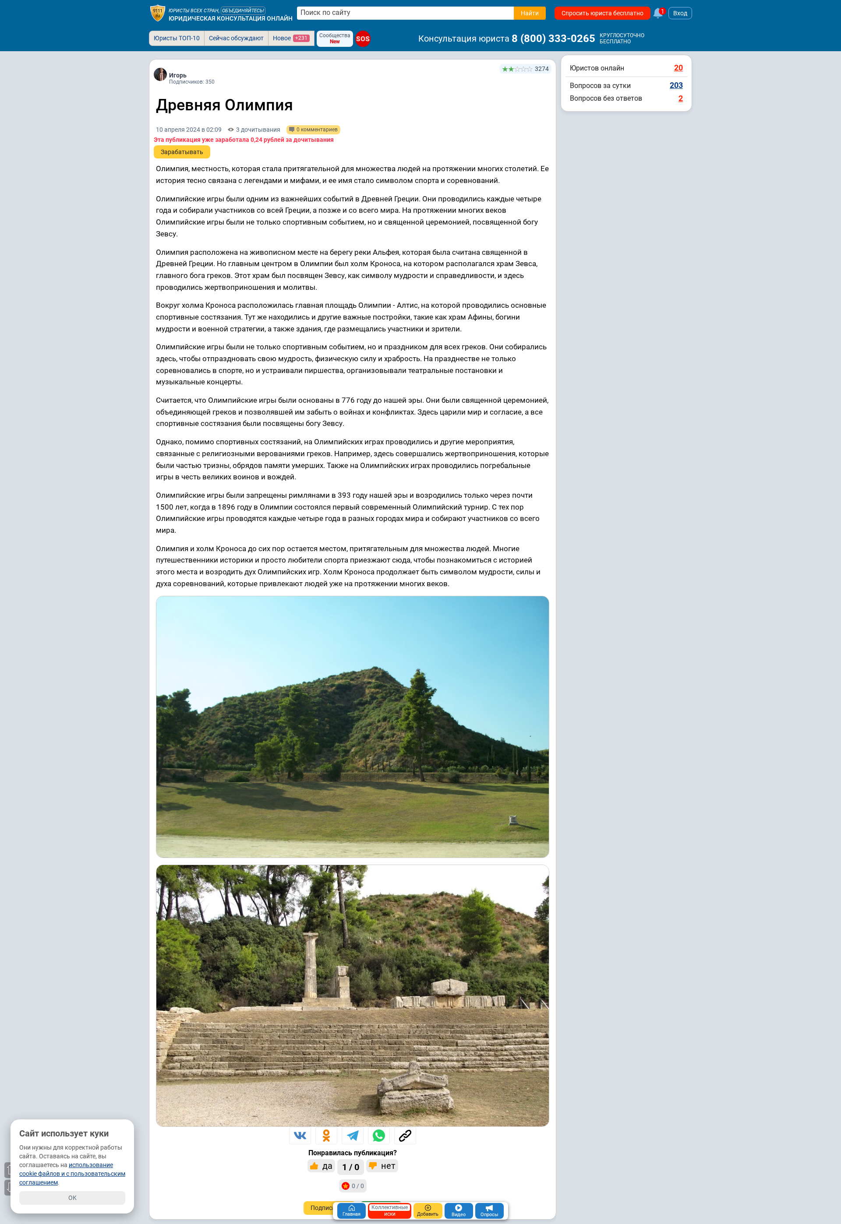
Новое (290, 38)
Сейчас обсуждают (236, 38)
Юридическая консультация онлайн (231, 18)
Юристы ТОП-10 (177, 38)
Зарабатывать (182, 151)
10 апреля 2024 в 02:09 (189, 129)
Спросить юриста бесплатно (602, 13)
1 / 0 (350, 1167)
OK (72, 1197)
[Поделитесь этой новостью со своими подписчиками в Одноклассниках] (326, 1135)
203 (676, 85)
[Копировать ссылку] (405, 1135)
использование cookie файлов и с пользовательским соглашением (72, 1173)
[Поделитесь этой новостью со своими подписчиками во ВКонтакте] (300, 1135)
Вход (680, 13)
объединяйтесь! (243, 11)
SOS (363, 38)
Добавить (427, 1214)
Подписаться (330, 1207)
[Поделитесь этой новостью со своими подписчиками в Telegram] (353, 1135)
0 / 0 (358, 1185)
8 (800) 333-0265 (553, 38)
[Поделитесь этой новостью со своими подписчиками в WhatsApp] (379, 1135)
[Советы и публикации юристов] (157, 13)
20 (678, 67)
